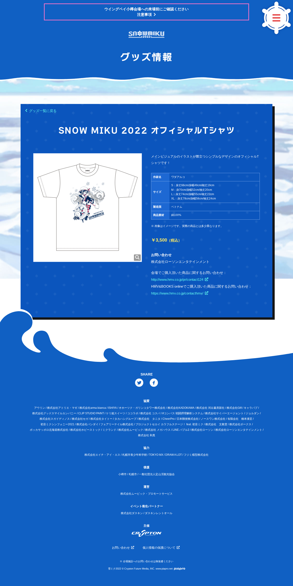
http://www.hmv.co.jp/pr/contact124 (177, 279)
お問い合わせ (121, 547)
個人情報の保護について (159, 547)
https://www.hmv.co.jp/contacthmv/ (177, 293)
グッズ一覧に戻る (43, 111)
